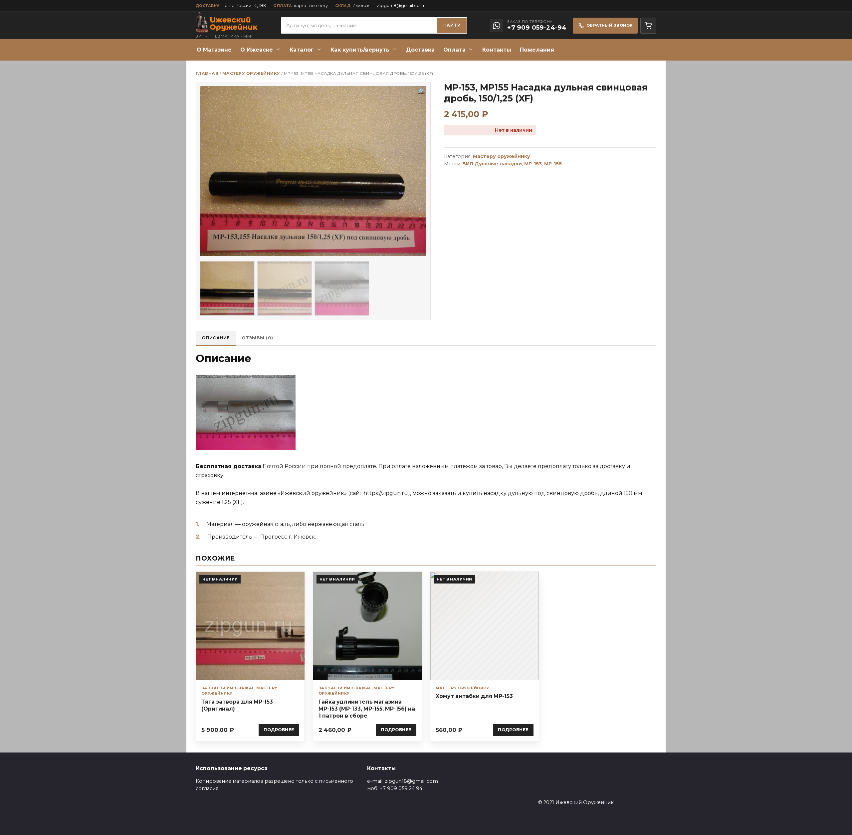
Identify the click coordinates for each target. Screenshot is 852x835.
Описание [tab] (216, 337)
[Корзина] (648, 26)
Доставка (420, 50)
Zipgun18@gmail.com (400, 5)
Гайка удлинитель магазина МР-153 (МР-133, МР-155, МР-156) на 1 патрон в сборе (367, 709)
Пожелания (537, 50)
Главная (207, 73)
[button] (421, 91)
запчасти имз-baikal (228, 688)
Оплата (454, 50)
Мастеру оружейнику (251, 73)
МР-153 (533, 164)
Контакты (496, 50)
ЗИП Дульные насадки (492, 164)
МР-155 (553, 164)
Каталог (302, 50)
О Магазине (214, 50)
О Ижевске (256, 50)
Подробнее (279, 729)
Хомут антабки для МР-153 (474, 696)
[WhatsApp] (496, 25)
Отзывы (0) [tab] (257, 337)
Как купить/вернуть (359, 50)
